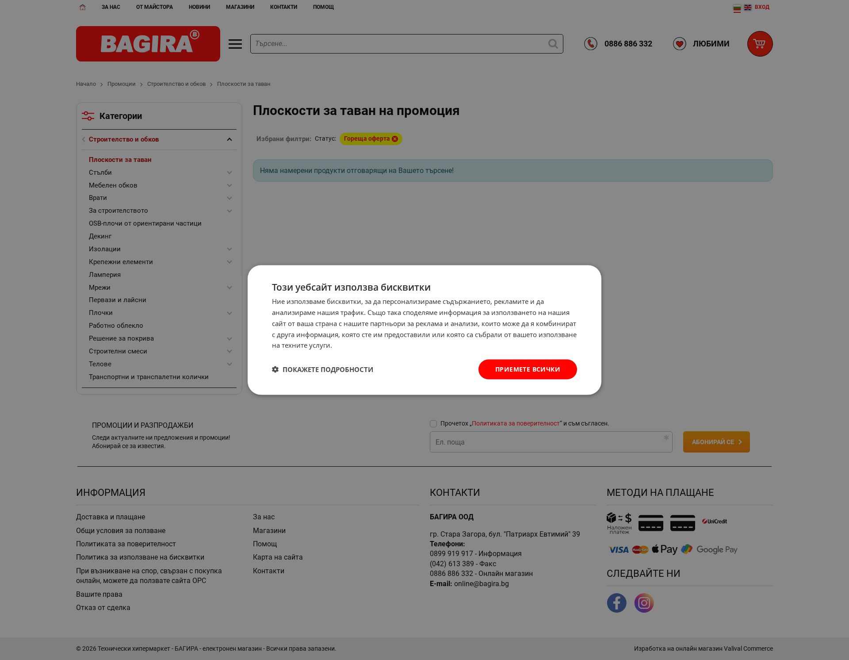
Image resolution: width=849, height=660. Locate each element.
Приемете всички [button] (527, 369)
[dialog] (424, 330)
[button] (322, 369)
